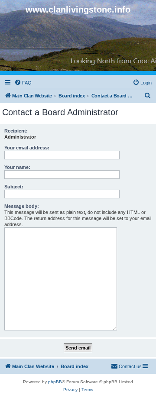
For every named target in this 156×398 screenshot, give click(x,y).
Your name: (17, 167)
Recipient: (16, 130)
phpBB (55, 381)
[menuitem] (23, 83)
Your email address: (26, 147)
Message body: (21, 206)
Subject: (13, 186)
